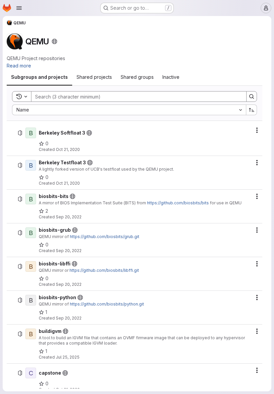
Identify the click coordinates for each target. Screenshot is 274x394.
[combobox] (129, 110)
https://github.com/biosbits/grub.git (104, 236)
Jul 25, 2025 (68, 357)
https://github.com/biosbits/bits (178, 202)
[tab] (39, 77)
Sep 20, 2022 (69, 216)
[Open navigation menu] (19, 8)
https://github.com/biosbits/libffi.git (104, 270)
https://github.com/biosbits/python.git (107, 304)
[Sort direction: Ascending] (251, 110)
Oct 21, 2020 (68, 149)
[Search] (251, 96)
